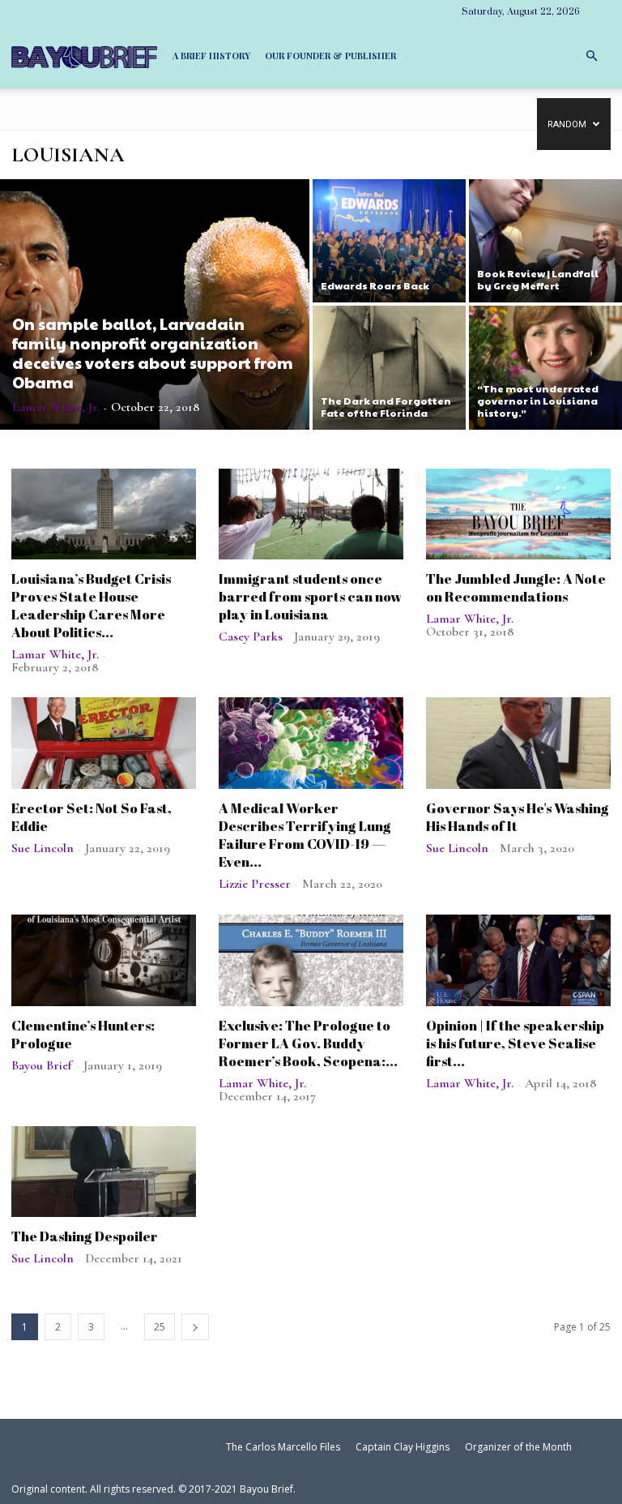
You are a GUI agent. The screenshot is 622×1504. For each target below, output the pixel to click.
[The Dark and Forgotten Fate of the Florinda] (389, 368)
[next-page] (195, 1326)
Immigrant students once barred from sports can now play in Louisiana (310, 596)
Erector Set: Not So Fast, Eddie (91, 817)
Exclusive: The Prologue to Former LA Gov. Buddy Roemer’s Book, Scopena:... (308, 1043)
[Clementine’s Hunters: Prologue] (103, 960)
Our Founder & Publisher (330, 55)
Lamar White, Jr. (56, 407)
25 (159, 1327)
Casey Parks (251, 636)
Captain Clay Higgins (402, 1447)
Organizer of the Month (518, 1447)
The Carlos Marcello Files (283, 1447)
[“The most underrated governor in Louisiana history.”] (545, 368)
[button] (591, 55)
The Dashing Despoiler (84, 1236)
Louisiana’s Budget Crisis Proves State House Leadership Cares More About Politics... (91, 605)
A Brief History (211, 55)
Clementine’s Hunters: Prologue (83, 1034)
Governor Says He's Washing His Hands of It (517, 817)
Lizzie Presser (255, 884)
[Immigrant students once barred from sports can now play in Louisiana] (311, 514)
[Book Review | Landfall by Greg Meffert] (545, 240)
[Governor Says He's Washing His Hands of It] (518, 743)
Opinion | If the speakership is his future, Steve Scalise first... (515, 1043)
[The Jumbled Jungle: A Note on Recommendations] (518, 514)
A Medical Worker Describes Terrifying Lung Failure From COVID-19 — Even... (305, 835)
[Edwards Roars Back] (389, 240)
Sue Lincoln (42, 848)
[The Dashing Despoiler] (103, 1172)
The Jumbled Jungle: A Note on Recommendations (516, 587)
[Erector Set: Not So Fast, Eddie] (103, 743)
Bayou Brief (41, 1065)
